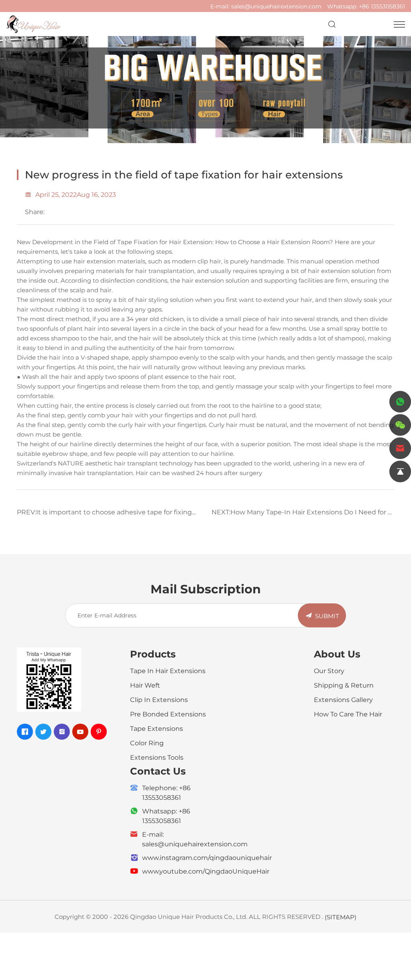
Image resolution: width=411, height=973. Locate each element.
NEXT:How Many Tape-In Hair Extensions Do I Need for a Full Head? (301, 515)
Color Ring (147, 742)
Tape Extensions (156, 728)
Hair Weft (145, 685)
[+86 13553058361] (400, 402)
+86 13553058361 (382, 6)
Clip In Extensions (159, 699)
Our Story (329, 670)
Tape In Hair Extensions (168, 670)
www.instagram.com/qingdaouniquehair (207, 857)
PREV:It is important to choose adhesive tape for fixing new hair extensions (104, 515)
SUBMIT (327, 616)
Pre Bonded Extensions (168, 714)
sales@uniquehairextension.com (276, 6)
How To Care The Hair (348, 714)
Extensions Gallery (343, 699)
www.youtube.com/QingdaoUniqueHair (205, 871)
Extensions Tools (156, 757)
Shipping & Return (344, 685)
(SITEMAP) (340, 917)
